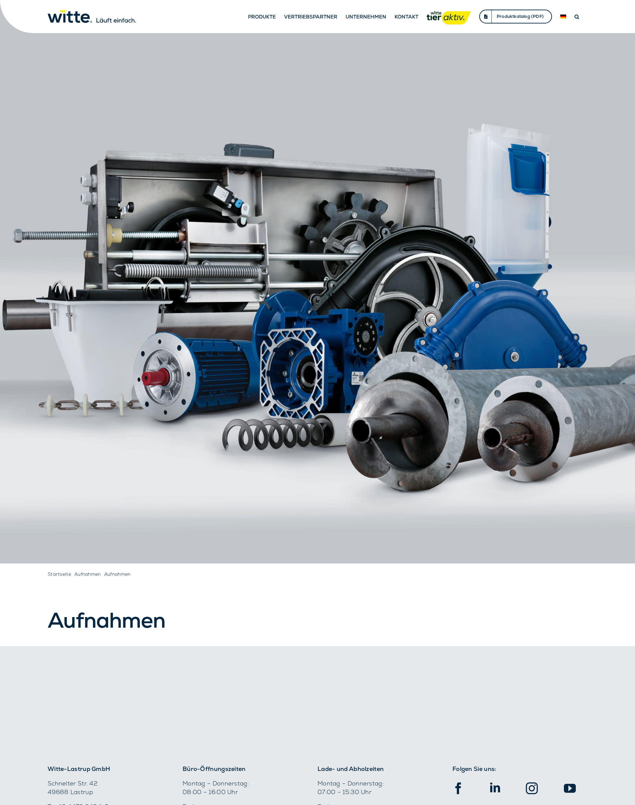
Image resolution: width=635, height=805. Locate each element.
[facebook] (458, 788)
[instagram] (532, 788)
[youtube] (570, 788)
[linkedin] (495, 787)
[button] (576, 16)
